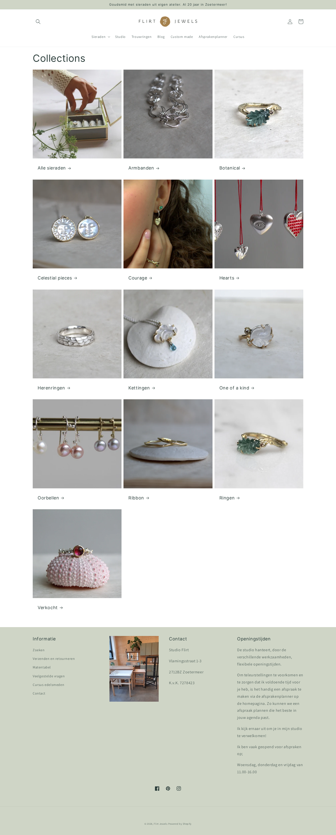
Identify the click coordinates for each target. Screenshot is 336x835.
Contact (39, 693)
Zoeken (39, 650)
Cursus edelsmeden (48, 684)
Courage (137, 277)
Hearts (226, 277)
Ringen (227, 497)
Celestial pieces (55, 277)
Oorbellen (48, 497)
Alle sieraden (52, 167)
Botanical (229, 167)
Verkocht (48, 607)
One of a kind (234, 387)
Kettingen (139, 387)
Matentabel (42, 667)
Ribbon (136, 497)
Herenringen (51, 387)
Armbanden (141, 167)
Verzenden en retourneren (54, 658)
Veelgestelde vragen (49, 676)
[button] (38, 21)
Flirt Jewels (160, 823)
